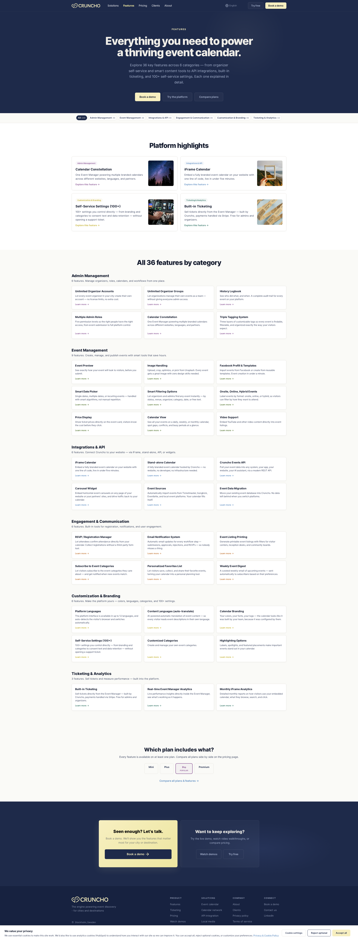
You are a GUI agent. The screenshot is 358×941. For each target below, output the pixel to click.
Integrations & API (160, 117)
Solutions (113, 5)
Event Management (132, 117)
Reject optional (319, 932)
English (233, 5)
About (168, 5)
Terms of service (242, 921)
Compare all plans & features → (179, 780)
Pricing (143, 5)
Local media (208, 921)
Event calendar (210, 904)
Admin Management (102, 117)
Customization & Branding (233, 117)
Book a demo (275, 5)
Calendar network (211, 910)
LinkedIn (269, 915)
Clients (156, 5)
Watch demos (208, 854)
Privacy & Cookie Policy (266, 935)
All (81, 117)
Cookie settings (293, 932)
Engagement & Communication (194, 117)
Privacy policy (240, 915)
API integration (210, 915)
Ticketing (175, 910)
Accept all (341, 932)
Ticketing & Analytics (266, 117)
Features (128, 5)
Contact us (270, 910)
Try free (255, 5)
